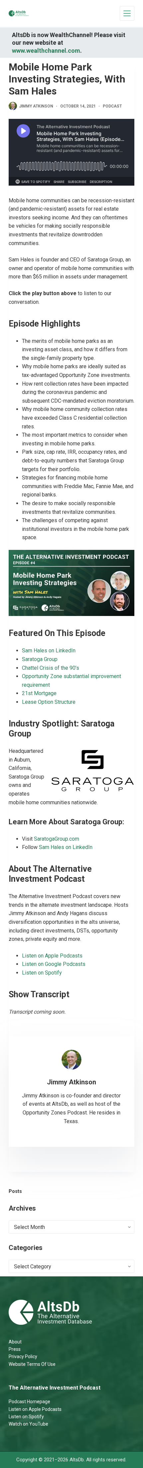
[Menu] (127, 13)
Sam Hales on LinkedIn (48, 650)
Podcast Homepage (29, 1401)
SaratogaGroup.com (56, 839)
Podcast (112, 106)
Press (15, 1349)
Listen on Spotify (42, 973)
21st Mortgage (39, 693)
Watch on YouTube (28, 1424)
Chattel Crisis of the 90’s (50, 668)
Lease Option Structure (48, 702)
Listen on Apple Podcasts (52, 956)
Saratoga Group (40, 659)
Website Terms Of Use (32, 1364)
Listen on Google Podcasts (53, 964)
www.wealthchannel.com (46, 50)
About (15, 1341)
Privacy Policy (23, 1356)
